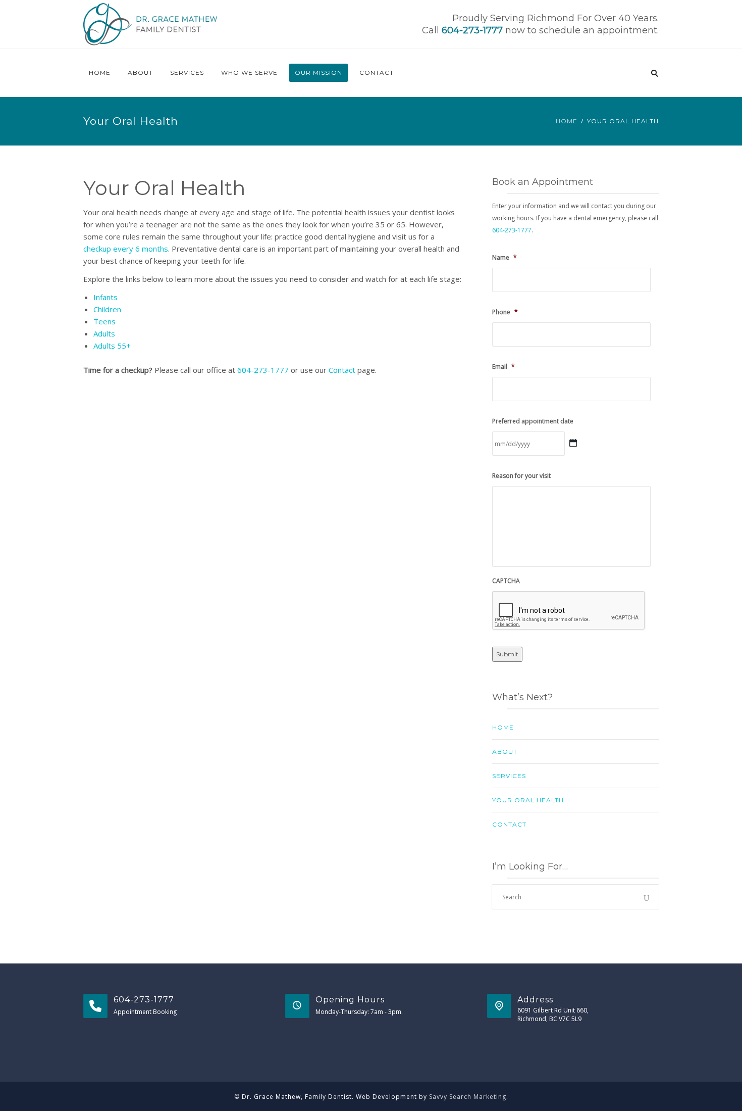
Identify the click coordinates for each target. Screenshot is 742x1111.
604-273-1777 (472, 30)
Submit (507, 654)
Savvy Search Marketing (467, 1096)
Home (100, 72)
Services (187, 72)
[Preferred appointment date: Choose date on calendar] (573, 443)
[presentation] (569, 611)
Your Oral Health (528, 800)
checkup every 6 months (125, 249)
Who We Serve (249, 72)
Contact (376, 72)
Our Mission (318, 72)
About (140, 72)
